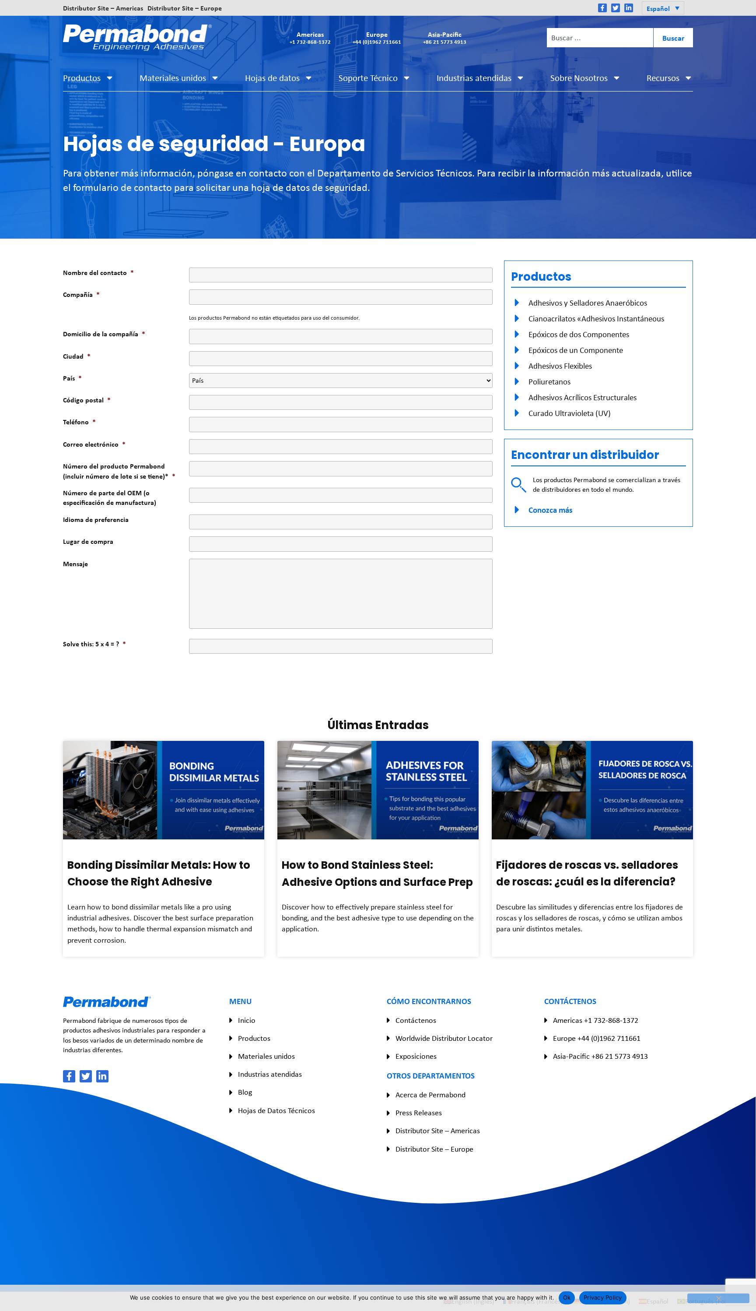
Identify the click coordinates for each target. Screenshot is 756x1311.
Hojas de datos (272, 78)
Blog (245, 1092)
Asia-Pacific (444, 37)
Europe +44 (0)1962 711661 (596, 1038)
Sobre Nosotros (579, 78)
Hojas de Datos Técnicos (276, 1110)
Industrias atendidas (474, 78)
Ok (567, 1297)
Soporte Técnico (368, 78)
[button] (663, 7)
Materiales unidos (173, 78)
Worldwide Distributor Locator (444, 1038)
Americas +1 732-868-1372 (595, 1020)
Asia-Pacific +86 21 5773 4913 (600, 1056)
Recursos (663, 78)
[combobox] (600, 37)
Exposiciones (416, 1056)
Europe (377, 37)
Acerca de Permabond (431, 1094)
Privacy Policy (603, 1297)
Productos (82, 78)
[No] (718, 1298)
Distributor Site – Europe (184, 8)
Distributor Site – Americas (103, 8)
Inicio (247, 1020)
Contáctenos (416, 1020)
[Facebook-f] (602, 8)
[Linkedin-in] (628, 8)
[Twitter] (615, 8)
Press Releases (419, 1112)
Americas (310, 37)
